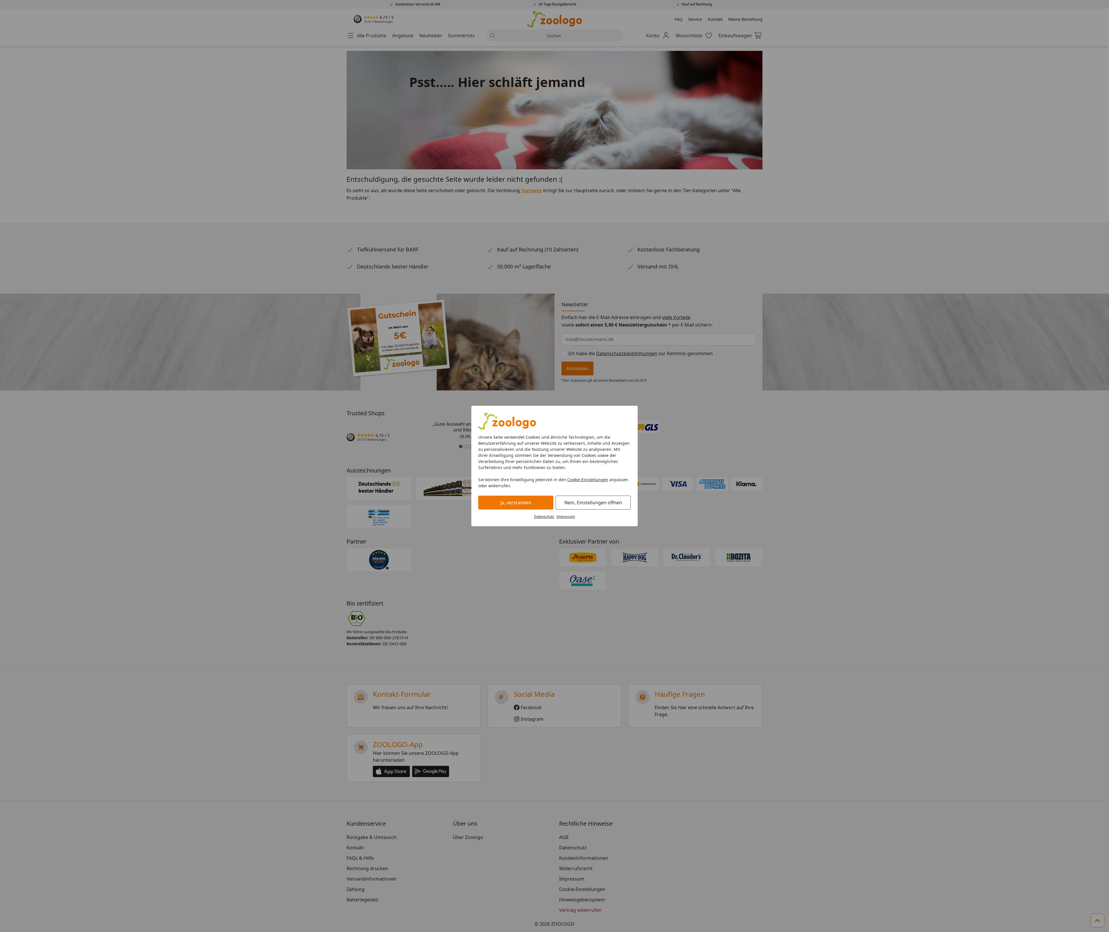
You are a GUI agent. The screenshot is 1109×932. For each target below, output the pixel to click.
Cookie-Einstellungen (587, 479)
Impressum (566, 516)
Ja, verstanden (515, 502)
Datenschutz (544, 516)
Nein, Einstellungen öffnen (593, 502)
